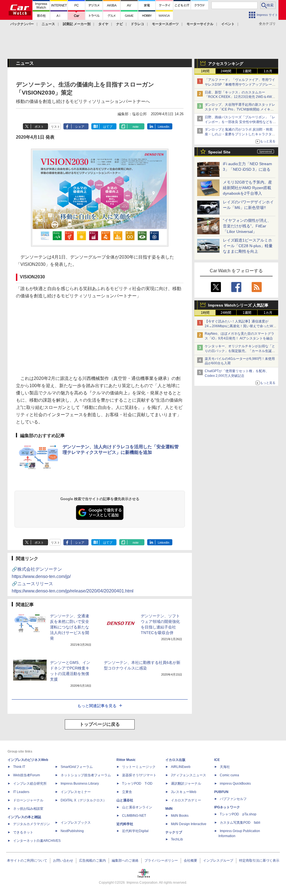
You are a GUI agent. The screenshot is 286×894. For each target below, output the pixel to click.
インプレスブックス (76, 823)
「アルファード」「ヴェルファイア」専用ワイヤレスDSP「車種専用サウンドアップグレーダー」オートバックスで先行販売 (240, 84)
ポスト (39, 126)
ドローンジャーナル (28, 800)
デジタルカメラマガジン (31, 824)
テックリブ (173, 832)
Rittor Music (126, 760)
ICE (217, 760)
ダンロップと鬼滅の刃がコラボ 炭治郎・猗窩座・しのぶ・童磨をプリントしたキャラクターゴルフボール (240, 134)
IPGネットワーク (227, 807)
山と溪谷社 (124, 800)
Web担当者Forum (26, 775)
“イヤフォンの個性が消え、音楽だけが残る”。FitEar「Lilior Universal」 (247, 226)
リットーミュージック (139, 767)
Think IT (19, 767)
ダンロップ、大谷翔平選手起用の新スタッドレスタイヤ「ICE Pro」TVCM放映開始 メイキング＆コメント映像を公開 (240, 109)
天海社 (225, 767)
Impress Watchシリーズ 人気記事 (238, 305)
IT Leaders (21, 792)
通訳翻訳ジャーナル (186, 783)
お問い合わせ (63, 860)
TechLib (177, 839)
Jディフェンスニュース (188, 775)
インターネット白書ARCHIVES (37, 841)
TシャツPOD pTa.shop (238, 814)
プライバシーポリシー (161, 860)
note (136, 126)
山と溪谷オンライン (137, 807)
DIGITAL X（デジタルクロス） (83, 800)
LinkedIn (163, 126)
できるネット (23, 832)
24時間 (226, 71)
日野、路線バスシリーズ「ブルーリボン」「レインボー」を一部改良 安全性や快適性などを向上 (240, 122)
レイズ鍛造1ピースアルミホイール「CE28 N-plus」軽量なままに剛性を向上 (248, 246)
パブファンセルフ (233, 799)
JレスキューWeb (183, 792)
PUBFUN (221, 792)
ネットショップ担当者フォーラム (86, 775)
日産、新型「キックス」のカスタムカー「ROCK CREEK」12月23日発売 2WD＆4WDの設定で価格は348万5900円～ (239, 97)
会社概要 (190, 860)
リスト (55, 126)
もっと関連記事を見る (96, 705)
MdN (169, 809)
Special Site (219, 152)
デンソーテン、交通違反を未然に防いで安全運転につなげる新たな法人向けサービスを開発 (69, 627)
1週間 (247, 71)
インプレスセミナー (76, 792)
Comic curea (229, 775)
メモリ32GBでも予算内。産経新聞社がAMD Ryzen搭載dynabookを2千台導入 (247, 188)
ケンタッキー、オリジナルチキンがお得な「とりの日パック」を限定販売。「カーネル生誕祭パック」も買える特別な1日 (240, 351)
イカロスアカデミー (186, 800)
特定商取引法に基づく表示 (259, 860)
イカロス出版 (175, 760)
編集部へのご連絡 (125, 860)
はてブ (107, 126)
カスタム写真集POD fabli (240, 823)
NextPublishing (72, 831)
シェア (79, 126)
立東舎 (127, 792)
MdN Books (180, 816)
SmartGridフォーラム (77, 767)
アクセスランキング (225, 63)
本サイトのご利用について (27, 860)
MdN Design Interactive (188, 824)
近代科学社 (124, 824)
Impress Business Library (80, 783)
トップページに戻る (100, 724)
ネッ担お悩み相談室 (28, 809)
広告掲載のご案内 (92, 860)
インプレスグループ (218, 860)
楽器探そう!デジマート (139, 775)
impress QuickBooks (235, 783)
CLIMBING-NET (134, 816)
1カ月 (268, 71)
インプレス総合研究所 (30, 783)
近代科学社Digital (135, 831)
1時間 (205, 71)
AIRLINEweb (180, 767)
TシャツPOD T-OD (137, 783)
